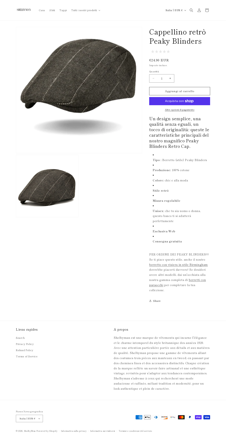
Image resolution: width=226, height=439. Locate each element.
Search (20, 337)
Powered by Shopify (47, 430)
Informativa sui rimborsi (102, 430)
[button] (85, 10)
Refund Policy (24, 350)
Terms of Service (27, 356)
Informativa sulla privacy (74, 430)
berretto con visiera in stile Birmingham (178, 264)
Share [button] (157, 301)
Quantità (154, 71)
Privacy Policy (25, 344)
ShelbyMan (30, 430)
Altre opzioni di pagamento (179, 109)
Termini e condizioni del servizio (135, 430)
